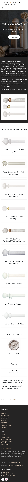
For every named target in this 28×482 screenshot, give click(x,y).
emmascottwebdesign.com (15, 465)
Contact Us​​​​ (14, 37)
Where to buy (5, 424)
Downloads (4, 427)
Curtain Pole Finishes (11, 400)
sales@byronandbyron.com (11, 474)
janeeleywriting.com (15, 462)
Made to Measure (6, 439)
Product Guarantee (6, 441)
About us (3, 413)
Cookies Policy (5, 438)
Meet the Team (5, 415)
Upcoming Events (6, 425)
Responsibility (5, 417)
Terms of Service (6, 436)
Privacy (3, 434)
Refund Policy (5, 443)
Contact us (4, 422)
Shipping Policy (5, 444)
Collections (4, 419)
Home (2, 412)
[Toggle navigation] (2, 7)
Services (3, 420)
